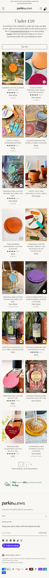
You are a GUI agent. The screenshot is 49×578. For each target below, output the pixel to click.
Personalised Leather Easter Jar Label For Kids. (13, 299)
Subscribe (43, 533)
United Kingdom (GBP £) (12, 555)
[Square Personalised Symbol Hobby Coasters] (36, 121)
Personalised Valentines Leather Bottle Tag (13, 449)
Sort (26, 47)
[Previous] (3, 2)
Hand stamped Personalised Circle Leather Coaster (36, 90)
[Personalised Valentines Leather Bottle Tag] (13, 427)
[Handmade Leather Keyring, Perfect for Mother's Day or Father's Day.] (36, 224)
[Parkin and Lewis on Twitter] (21, 540)
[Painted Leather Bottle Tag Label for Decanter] (13, 328)
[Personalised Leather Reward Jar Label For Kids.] (13, 172)
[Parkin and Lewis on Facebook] (3, 540)
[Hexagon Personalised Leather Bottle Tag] (36, 328)
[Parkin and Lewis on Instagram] (7, 540)
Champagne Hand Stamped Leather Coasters (36, 449)
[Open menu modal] (3, 8)
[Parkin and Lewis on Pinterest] (14, 540)
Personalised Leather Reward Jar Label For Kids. (13, 193)
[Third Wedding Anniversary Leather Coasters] (13, 224)
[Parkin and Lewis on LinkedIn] (10, 540)
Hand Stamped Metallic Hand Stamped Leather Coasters (36, 299)
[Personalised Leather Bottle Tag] (13, 376)
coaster (9, 34)
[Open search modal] (41, 8)
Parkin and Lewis (19, 558)
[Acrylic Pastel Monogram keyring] (13, 121)
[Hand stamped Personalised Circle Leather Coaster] (36, 68)
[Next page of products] (31, 464)
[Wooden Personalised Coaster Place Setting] (36, 376)
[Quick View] (21, 82)
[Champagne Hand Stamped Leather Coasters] (36, 427)
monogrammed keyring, (20, 31)
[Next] (45, 2)
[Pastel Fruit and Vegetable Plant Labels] (36, 172)
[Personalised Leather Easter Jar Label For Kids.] (13, 277)
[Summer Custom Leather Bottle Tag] (13, 68)
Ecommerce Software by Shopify (12, 562)
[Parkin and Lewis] (24, 8)
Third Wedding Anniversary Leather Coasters (13, 246)
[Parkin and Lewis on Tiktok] (18, 540)
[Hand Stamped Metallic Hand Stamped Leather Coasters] (36, 277)
